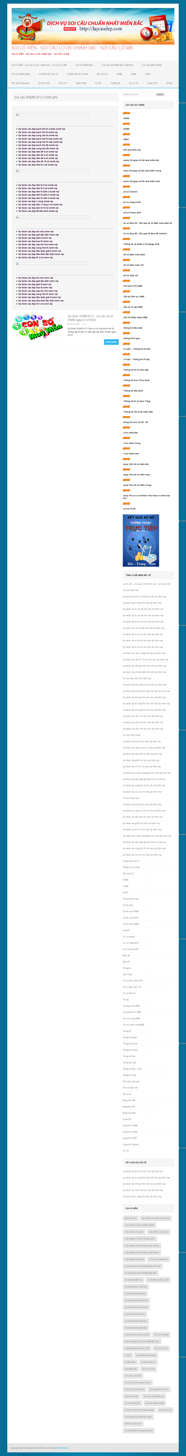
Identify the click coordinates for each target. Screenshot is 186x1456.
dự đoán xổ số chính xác (136, 1307)
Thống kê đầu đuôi (133, 390)
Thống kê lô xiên (130, 1043)
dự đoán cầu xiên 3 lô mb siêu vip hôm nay (143, 722)
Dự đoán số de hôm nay (136, 1287)
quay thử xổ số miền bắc (136, 464)
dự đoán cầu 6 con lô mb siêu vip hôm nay (143, 640)
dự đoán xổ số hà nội (135, 1314)
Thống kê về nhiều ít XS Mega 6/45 (141, 244)
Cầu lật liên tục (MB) (133, 296)
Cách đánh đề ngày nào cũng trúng (142, 1252)
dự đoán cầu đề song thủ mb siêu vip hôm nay (144, 684)
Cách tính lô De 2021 (158, 1232)
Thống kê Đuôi (129, 1062)
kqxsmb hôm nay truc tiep (137, 1348)
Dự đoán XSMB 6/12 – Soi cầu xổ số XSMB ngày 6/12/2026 (90, 318)
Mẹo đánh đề (131, 1369)
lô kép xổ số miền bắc (146, 1355)
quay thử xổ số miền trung (137, 485)
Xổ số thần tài (130, 275)
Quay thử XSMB (130, 1125)
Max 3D (126, 955)
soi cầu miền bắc (132, 1403)
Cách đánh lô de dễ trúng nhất (140, 1239)
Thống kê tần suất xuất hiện (138, 411)
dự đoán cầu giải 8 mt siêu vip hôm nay (141, 760)
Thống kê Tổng (129, 1075)
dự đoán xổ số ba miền (135, 1293)
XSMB (119, 74)
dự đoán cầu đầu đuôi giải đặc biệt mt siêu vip (144, 779)
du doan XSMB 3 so (133, 1280)
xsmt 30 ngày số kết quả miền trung (142, 170)
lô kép (128, 1355)
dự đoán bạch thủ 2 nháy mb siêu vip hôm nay (144, 596)
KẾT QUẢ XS (102, 74)
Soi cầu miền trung (152, 65)
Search (160, 94)
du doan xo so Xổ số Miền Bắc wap (141, 1273)
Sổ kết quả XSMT (130, 917)
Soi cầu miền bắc (84, 65)
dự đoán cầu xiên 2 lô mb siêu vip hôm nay (143, 716)
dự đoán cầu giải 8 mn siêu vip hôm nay (141, 823)
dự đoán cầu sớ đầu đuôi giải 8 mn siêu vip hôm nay (147, 835)
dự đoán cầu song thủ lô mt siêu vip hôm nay (144, 785)
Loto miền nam (131, 453)
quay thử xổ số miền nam (136, 474)
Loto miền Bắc (130, 432)
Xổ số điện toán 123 (133, 265)
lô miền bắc (130, 1362)
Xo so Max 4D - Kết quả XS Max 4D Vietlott (145, 233)
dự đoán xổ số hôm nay (136, 1321)
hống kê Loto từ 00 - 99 (135, 422)
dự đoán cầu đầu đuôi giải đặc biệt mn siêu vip (144, 842)
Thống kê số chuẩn (77, 74)
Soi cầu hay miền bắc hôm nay (117, 65)
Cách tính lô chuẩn (134, 1232)
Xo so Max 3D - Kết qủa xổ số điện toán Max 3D (147, 223)
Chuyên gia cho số (48, 74)
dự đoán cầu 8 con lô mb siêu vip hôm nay (143, 646)
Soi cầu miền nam (21, 74)
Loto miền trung (131, 443)
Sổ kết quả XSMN (131, 924)
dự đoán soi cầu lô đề (158, 1280)
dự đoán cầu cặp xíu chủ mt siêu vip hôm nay (144, 747)
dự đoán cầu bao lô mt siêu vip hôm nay (142, 741)
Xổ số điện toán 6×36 (133, 980)
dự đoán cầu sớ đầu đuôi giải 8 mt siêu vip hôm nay (147, 772)
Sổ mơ (169, 83)
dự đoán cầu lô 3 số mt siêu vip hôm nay (142, 766)
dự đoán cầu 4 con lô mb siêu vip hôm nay (143, 634)
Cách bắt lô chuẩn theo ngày (156, 1218)
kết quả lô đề (161, 1348)
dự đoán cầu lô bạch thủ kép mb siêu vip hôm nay (146, 691)
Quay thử (152, 83)
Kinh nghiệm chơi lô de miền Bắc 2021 (142, 1341)
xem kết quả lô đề (133, 1423)
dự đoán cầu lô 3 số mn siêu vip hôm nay (142, 829)
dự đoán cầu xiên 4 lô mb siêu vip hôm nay (143, 728)
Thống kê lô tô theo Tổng (137, 401)
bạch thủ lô (130, 1218)
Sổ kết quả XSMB (131, 911)
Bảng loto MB (129, 1100)
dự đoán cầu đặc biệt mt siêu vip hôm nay (142, 753)
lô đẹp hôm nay (148, 1362)
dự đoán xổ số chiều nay (136, 1300)
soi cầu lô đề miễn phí (154, 1396)
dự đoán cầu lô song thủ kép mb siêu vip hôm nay (146, 703)
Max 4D (126, 961)
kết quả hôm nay (20, 83)
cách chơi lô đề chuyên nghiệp (139, 1225)
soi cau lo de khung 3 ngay (138, 1382)
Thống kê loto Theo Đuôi (136, 380)
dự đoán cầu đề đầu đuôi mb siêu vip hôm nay (144, 672)
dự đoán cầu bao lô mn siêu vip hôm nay (142, 804)
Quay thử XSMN (130, 1131)
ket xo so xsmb (161, 1334)
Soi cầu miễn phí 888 (155, 1403)
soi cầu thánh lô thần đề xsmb (139, 1410)
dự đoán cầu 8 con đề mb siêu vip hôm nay (143, 621)
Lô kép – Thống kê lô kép (136, 359)
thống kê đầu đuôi (132, 327)
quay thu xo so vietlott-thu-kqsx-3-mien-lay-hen (147, 496)
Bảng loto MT (129, 1106)
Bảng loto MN (129, 1113)
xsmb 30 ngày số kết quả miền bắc (141, 160)
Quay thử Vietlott (131, 1144)
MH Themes (62, 1448)
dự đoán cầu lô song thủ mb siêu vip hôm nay (144, 709)
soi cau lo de (148, 1369)
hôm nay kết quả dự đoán (137, 1334)
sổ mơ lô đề (129, 508)
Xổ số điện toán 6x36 (134, 254)
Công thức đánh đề (158, 1259)
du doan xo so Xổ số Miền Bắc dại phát (142, 1266)
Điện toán (81, 83)
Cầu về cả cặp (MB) (133, 307)
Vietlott (63, 83)
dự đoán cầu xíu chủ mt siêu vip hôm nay (142, 791)
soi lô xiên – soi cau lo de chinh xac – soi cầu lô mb (39, 65)
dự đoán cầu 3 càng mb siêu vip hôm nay (142, 602)
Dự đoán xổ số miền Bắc (136, 1328)
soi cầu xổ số (165, 1410)
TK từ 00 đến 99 (130, 1087)
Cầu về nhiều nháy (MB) (135, 317)
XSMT (147, 74)
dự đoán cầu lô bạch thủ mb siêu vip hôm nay (144, 697)
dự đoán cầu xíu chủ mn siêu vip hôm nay (142, 854)
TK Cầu (98, 83)
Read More (111, 342)
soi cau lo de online (134, 1389)
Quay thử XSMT (130, 1138)
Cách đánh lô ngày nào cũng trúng (142, 1246)
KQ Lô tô (133, 83)
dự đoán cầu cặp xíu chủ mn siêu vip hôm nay (144, 810)
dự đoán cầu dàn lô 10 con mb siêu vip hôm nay (145, 659)
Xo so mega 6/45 (132, 202)
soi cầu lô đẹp (131, 1396)
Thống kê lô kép (130, 1050)
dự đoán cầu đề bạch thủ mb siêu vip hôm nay (144, 665)
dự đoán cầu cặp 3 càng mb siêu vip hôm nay (144, 653)
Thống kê (115, 83)
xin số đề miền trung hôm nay (139, 1430)
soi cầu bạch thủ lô (159, 1389)
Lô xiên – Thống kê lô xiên (137, 348)
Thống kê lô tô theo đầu (136, 369)
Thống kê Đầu (129, 1056)
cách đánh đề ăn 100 (134, 1259)
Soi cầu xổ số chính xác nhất (138, 1417)
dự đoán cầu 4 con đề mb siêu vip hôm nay (143, 609)
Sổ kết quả (44, 83)
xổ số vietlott (130, 191)
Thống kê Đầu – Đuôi (132, 1068)
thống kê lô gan (131, 338)
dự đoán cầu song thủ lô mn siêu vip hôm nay (144, 848)
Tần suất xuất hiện (131, 1081)
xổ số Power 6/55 (132, 212)
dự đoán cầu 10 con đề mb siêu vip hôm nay (143, 628)
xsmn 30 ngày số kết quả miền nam (141, 181)
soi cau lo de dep (133, 1376)
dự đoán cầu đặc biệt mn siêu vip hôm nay (142, 816)
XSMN (133, 74)
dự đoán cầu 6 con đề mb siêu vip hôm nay (143, 615)
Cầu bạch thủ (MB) (132, 285)
